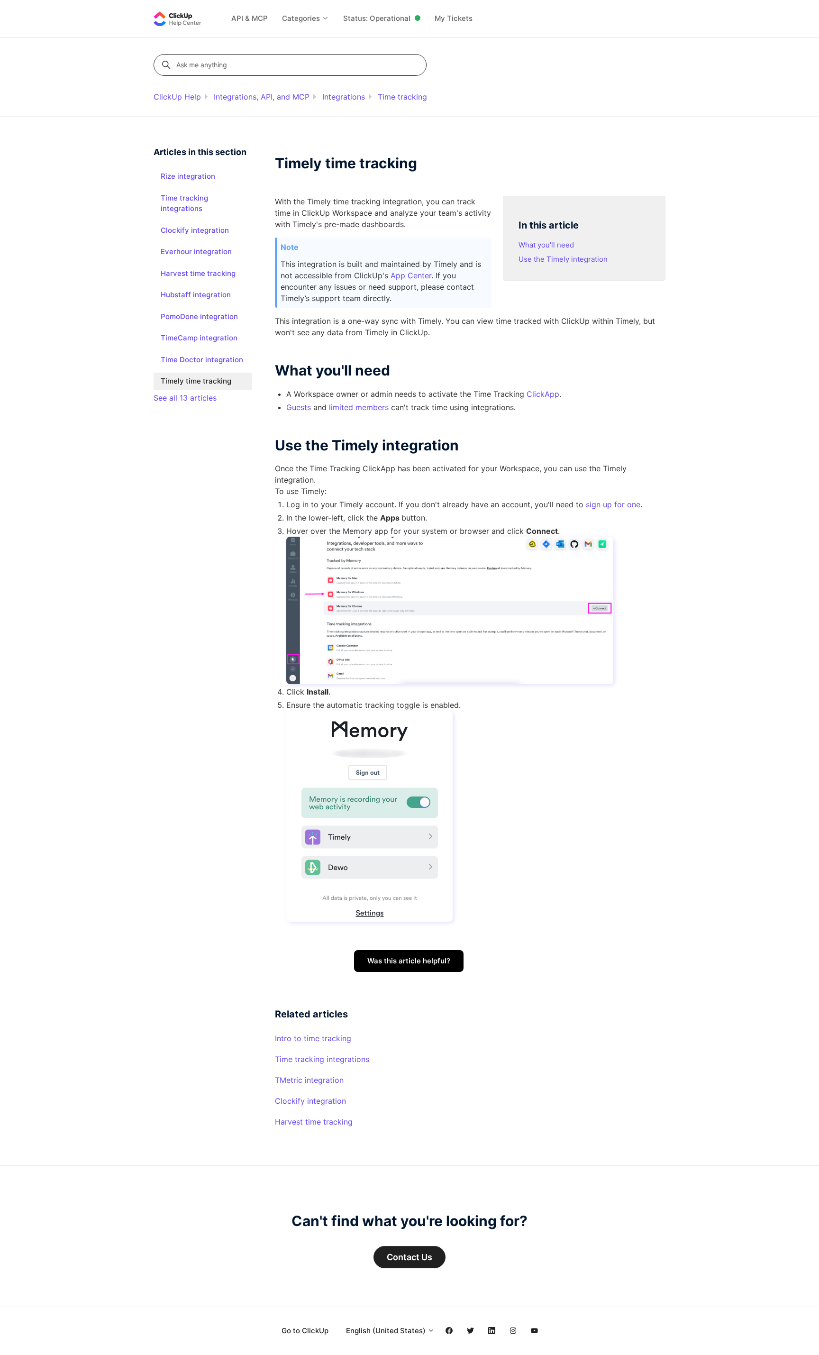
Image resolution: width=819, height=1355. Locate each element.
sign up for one (613, 504)
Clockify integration (310, 1101)
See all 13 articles (185, 398)
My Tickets (454, 18)
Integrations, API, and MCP (261, 96)
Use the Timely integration (563, 259)
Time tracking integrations (322, 1059)
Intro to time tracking (313, 1038)
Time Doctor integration (202, 359)
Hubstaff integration (196, 294)
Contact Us (409, 1257)
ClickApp (543, 394)
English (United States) (387, 1330)
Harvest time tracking (314, 1121)
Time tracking (402, 96)
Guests (298, 407)
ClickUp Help (177, 96)
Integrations (343, 96)
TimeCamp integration (199, 337)
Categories (302, 18)
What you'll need (546, 244)
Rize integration (188, 176)
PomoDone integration (199, 316)
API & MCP (249, 18)
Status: (376, 18)
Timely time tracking (196, 380)
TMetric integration (309, 1080)
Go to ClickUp (305, 1330)
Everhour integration (196, 251)
